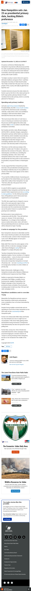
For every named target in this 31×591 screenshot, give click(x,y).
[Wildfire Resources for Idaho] (15, 468)
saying (17, 248)
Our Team (6, 549)
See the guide (15, 491)
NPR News (8, 346)
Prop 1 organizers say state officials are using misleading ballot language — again (20, 391)
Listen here (15, 452)
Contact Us (6, 558)
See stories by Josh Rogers (16, 364)
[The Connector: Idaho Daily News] (15, 429)
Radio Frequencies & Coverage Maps (12, 571)
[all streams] (29, 589)
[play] (2, 589)
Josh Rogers (4, 23)
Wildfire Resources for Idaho (15, 482)
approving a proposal (13, 106)
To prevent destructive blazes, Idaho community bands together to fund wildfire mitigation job (20, 377)
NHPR (12, 343)
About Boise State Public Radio (11, 543)
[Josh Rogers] (4, 359)
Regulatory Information (9, 568)
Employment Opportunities (10, 562)
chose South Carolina (22, 108)
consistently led (16, 311)
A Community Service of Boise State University (15, 574)
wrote (12, 124)
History (5, 546)
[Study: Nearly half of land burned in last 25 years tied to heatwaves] (6, 401)
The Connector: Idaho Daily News (15, 446)
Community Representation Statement (13, 555)
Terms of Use (7, 565)
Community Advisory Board (10, 552)
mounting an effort (22, 263)
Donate (26, 2)
